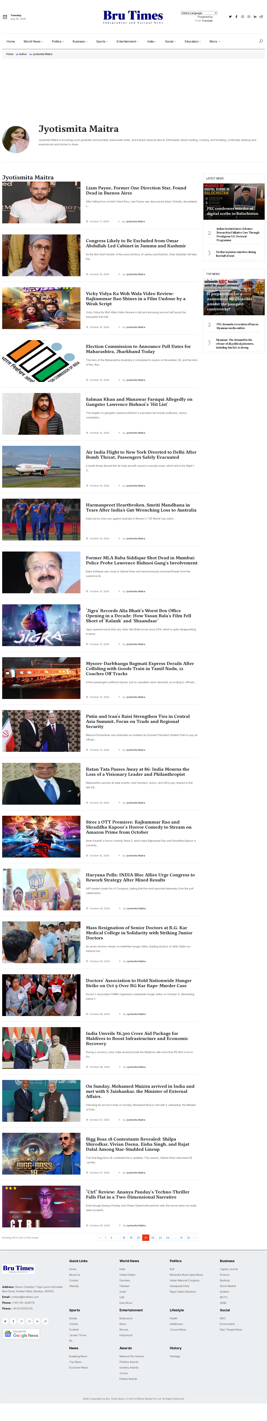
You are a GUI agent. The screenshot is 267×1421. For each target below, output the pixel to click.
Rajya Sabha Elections (183, 1291)
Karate (73, 1318)
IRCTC (224, 1297)
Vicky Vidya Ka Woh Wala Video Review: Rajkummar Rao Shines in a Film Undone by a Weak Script (136, 298)
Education (191, 41)
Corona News (178, 1329)
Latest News (215, 178)
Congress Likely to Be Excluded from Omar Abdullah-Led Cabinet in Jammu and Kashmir (136, 243)
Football (74, 1329)
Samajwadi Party (179, 1286)
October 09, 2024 (100, 908)
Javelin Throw (77, 1335)
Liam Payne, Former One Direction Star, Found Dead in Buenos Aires (136, 190)
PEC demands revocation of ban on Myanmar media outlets (237, 326)
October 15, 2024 (99, 379)
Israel (123, 1291)
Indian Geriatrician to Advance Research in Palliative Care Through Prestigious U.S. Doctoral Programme (238, 234)
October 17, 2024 (99, 221)
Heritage (175, 1356)
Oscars (124, 1373)
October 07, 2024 (100, 1119)
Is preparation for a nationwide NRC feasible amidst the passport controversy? (229, 301)
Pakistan (125, 1286)
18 (124, 1237)
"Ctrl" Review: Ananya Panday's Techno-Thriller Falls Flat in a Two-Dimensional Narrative (137, 1194)
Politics (56, 41)
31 (181, 1237)
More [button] (214, 41)
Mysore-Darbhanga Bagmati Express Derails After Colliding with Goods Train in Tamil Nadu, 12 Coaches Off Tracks (140, 668)
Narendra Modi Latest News (186, 1274)
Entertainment (126, 41)
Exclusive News (78, 1367)
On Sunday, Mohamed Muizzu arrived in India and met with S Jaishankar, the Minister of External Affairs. (140, 1091)
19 (131, 1237)
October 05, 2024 (100, 1225)
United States (127, 1274)
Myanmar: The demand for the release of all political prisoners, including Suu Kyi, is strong (235, 343)
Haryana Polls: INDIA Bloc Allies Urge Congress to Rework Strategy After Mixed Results (140, 877)
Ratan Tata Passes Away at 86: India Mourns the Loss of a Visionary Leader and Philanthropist (137, 772)
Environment (227, 1323)
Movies (124, 1329)
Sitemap (74, 1286)
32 (188, 1237)
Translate (207, 20)
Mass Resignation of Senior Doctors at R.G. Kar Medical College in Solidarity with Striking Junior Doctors (139, 932)
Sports (100, 41)
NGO (223, 1318)
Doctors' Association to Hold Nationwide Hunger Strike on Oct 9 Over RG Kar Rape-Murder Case (139, 983)
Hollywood (126, 1335)
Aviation (224, 1291)
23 (160, 1237)
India (150, 41)
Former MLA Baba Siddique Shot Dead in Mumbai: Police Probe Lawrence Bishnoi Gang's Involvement (141, 560)
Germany (125, 1280)
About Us (74, 1274)
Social (169, 41)
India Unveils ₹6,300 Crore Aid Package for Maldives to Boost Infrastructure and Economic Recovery (137, 1038)
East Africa (126, 1302)
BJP (172, 1269)
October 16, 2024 (99, 274)
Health (173, 1318)
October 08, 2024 (100, 1014)
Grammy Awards (129, 1367)
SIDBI (223, 1302)
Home (11, 41)
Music (123, 1323)
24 (167, 1237)
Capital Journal (229, 1269)
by (133, 221)
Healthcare (176, 1323)
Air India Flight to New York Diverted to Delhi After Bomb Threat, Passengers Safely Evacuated (141, 455)
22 (152, 1237)
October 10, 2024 (99, 802)
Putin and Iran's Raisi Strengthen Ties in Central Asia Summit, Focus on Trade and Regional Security (138, 721)
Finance (224, 1274)
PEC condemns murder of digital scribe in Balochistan (232, 211)
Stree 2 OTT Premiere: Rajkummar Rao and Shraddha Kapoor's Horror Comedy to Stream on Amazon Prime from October (139, 827)
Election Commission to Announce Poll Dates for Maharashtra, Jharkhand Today (138, 349)
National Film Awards (132, 1356)
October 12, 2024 (99, 697)
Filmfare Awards (129, 1361)
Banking (225, 1280)
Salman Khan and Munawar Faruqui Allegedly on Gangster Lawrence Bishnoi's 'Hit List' (139, 402)
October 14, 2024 (99, 485)
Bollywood (126, 1318)
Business (79, 41)
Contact (73, 1280)
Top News (213, 273)
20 (138, 1237)
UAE (122, 1297)
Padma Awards (128, 1378)
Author (23, 54)
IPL (71, 1340)
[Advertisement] (133, 86)
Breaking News (78, 1356)
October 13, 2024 (99, 591)
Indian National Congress (185, 1280)
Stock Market (228, 1286)
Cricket (73, 1323)
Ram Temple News (231, 1329)
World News (32, 41)
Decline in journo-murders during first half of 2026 (236, 254)
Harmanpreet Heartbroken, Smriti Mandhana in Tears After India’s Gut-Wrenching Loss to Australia (141, 507)
